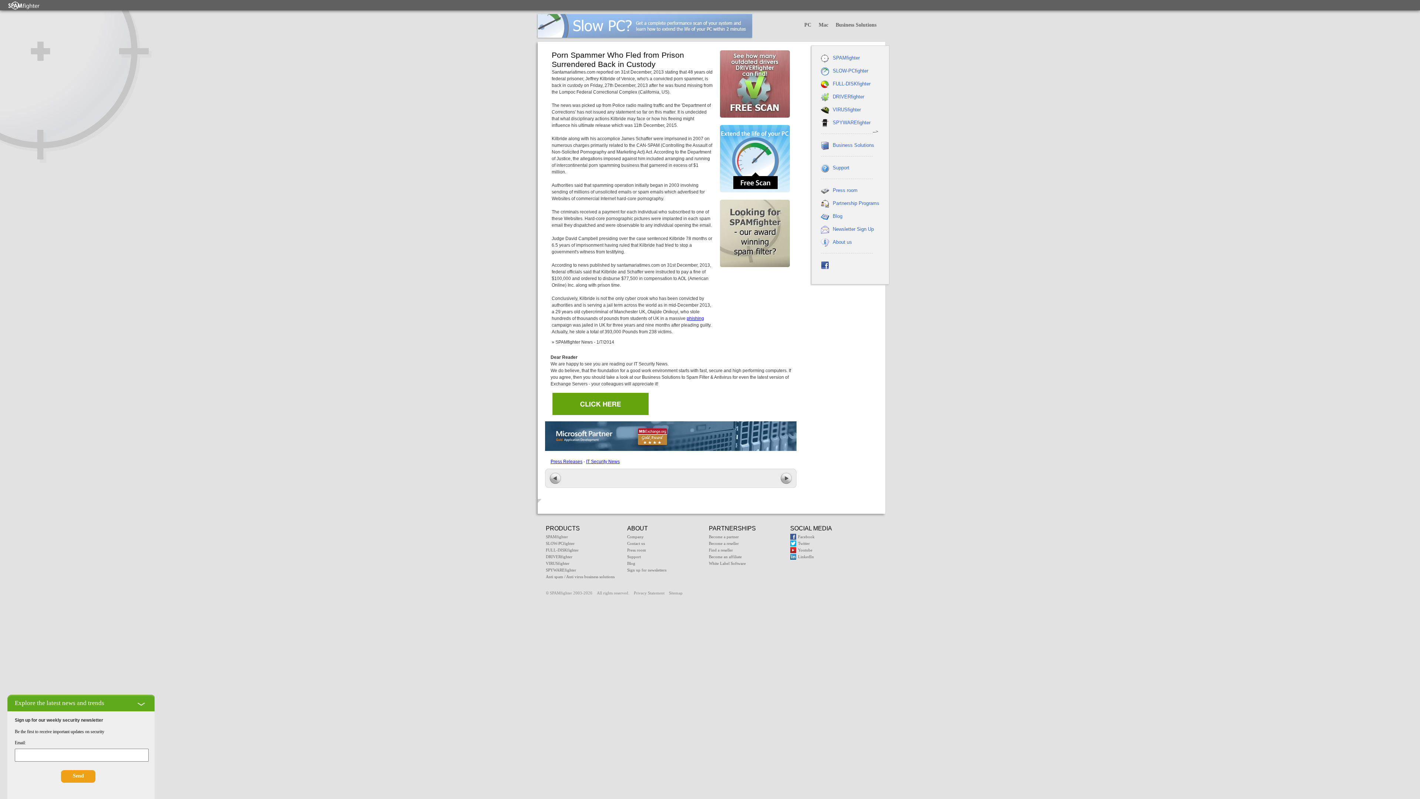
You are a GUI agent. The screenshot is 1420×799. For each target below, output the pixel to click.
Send (78, 776)
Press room (845, 190)
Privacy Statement (649, 593)
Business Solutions (856, 25)
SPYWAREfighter (851, 122)
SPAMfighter (846, 58)
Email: (20, 742)
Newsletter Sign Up (853, 229)
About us (842, 242)
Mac (823, 25)
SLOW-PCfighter (850, 71)
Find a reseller (721, 550)
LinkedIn (806, 556)
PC (807, 25)
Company (635, 537)
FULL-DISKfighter (851, 84)
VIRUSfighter (847, 109)
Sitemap (676, 593)
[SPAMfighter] (24, 5)
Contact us (636, 543)
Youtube (805, 550)
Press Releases (566, 461)
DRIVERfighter (848, 97)
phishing (695, 318)
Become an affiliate (725, 556)
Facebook (806, 537)
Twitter (804, 543)
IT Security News (603, 461)
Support (841, 168)
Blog (837, 216)
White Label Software (727, 563)
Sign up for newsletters (646, 570)
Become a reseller (724, 543)
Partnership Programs (856, 203)
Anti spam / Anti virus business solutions (580, 576)
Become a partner (724, 537)
